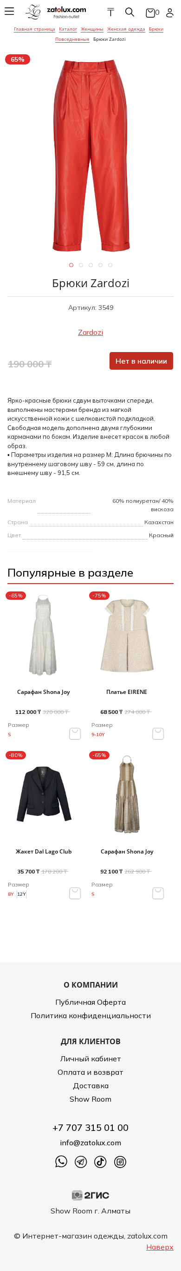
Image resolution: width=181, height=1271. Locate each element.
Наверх (160, 1247)
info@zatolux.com (90, 1142)
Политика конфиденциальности (91, 1015)
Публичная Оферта (90, 1002)
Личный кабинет (90, 1058)
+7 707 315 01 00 (90, 1127)
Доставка (91, 1085)
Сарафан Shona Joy (43, 692)
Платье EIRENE (126, 692)
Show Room (90, 1099)
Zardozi (90, 332)
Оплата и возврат (90, 1072)
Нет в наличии (141, 361)
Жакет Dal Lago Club (43, 851)
